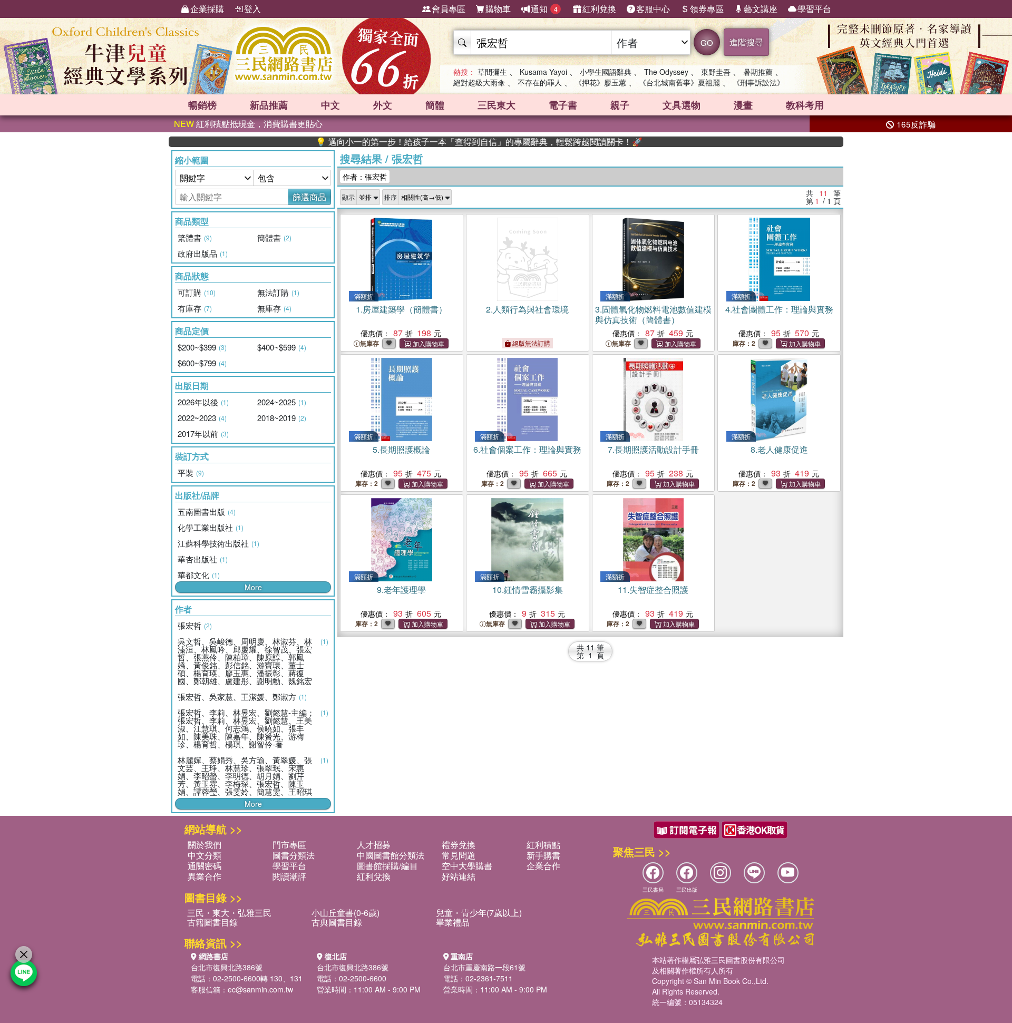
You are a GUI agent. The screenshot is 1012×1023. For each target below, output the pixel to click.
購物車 (498, 9)
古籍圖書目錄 (212, 922)
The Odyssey (666, 71)
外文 (382, 105)
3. (653, 314)
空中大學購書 (467, 866)
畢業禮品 (453, 922)
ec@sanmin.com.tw (260, 989)
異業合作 (204, 876)
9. (401, 589)
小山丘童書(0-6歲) (346, 913)
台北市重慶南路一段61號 (484, 967)
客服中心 (653, 9)
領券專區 (707, 9)
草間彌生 (492, 71)
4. (779, 309)
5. (401, 449)
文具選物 (681, 105)
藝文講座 (760, 9)
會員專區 (448, 9)
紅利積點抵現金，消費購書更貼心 (248, 124)
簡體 (434, 105)
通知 (544, 9)
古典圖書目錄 (337, 922)
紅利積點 (543, 845)
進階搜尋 (746, 42)
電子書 (563, 105)
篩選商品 (309, 197)
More (253, 587)
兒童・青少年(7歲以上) (479, 913)
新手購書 (543, 855)
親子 (619, 105)
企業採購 (207, 9)
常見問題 (458, 855)
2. (527, 309)
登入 (252, 9)
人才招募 (374, 845)
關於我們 (204, 845)
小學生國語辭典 (605, 71)
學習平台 (814, 9)
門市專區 (289, 845)
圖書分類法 (294, 855)
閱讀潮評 (289, 876)
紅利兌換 (599, 9)
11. (653, 589)
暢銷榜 (202, 105)
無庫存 (369, 343)
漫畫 (743, 105)
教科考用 (805, 105)
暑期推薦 (758, 71)
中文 (330, 105)
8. (779, 449)
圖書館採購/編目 (387, 866)
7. (653, 449)
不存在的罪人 (540, 82)
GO (706, 42)
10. (527, 589)
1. (401, 309)
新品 (269, 105)
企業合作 (543, 866)
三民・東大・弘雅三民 (229, 913)
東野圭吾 (716, 71)
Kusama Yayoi (543, 71)
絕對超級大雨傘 (479, 82)
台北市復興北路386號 (226, 967)
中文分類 (204, 855)
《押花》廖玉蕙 (600, 82)
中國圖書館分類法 (390, 855)
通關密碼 (204, 866)
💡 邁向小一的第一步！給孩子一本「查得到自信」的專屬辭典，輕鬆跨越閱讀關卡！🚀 (441, 142)
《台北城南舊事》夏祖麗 (679, 82)
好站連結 (458, 876)
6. (527, 449)
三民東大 (496, 105)
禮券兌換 (458, 845)
